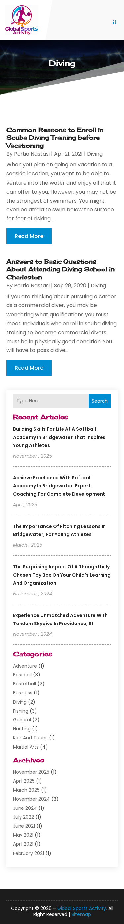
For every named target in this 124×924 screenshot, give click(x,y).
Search (100, 401)
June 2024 (25, 808)
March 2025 (26, 790)
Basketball (24, 683)
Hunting (22, 728)
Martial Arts (26, 747)
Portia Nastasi (32, 154)
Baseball (22, 674)
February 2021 (28, 853)
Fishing (20, 711)
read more (29, 236)
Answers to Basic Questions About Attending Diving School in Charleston (60, 269)
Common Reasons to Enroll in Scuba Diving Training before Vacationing (54, 137)
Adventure (25, 666)
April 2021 (23, 844)
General (22, 719)
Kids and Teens (30, 737)
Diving (20, 702)
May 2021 (23, 835)
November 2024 (31, 799)
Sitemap (81, 914)
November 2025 (31, 772)
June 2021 (24, 826)
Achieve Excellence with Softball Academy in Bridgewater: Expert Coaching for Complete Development (59, 485)
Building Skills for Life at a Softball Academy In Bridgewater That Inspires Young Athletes (59, 437)
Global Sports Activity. (82, 908)
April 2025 (24, 781)
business (22, 692)
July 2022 (23, 817)
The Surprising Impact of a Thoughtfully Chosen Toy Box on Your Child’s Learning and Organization (62, 574)
